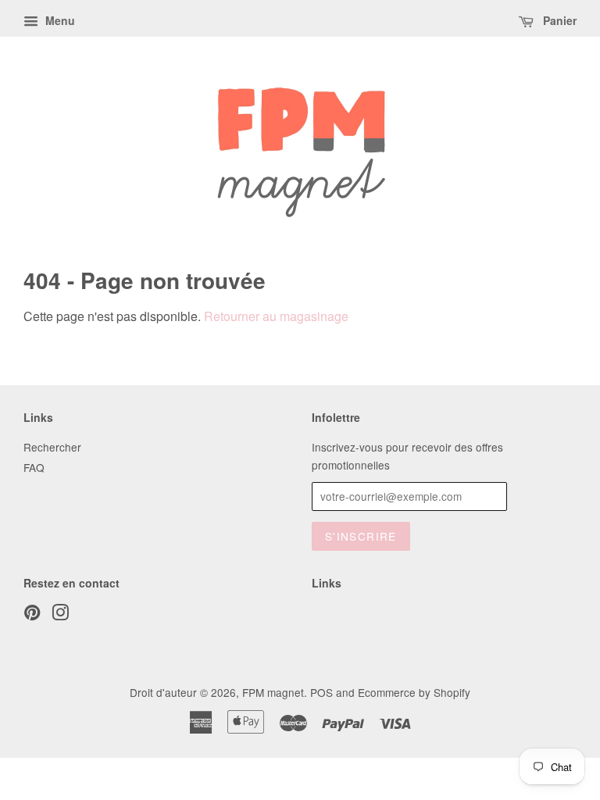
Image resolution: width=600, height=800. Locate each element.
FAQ (34, 467)
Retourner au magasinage (276, 316)
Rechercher (52, 447)
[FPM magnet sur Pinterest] (32, 615)
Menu (58, 20)
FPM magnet (273, 692)
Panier (558, 20)
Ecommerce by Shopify (414, 692)
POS (321, 692)
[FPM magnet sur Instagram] (60, 615)
